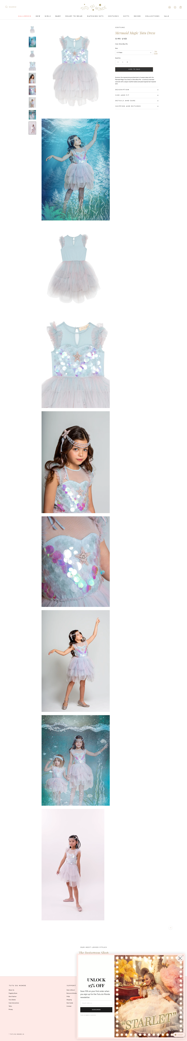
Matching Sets (95, 16)
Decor (137, 16)
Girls (48, 16)
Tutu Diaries (12, 999)
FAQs (68, 996)
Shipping (69, 999)
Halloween (24, 16)
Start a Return (71, 990)
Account (169, 7)
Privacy (11, 1009)
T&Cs (10, 1006)
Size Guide (156, 52)
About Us (11, 990)
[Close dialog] (180, 958)
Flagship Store (13, 993)
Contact (69, 1006)
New (37, 16)
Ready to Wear (73, 16)
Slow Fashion (12, 996)
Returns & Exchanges (73, 993)
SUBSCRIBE (96, 1009)
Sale (166, 16)
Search (12, 7)
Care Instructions (14, 1003)
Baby (58, 16)
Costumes (113, 16)
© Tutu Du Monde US (16, 1034)
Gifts (126, 16)
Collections (152, 16)
